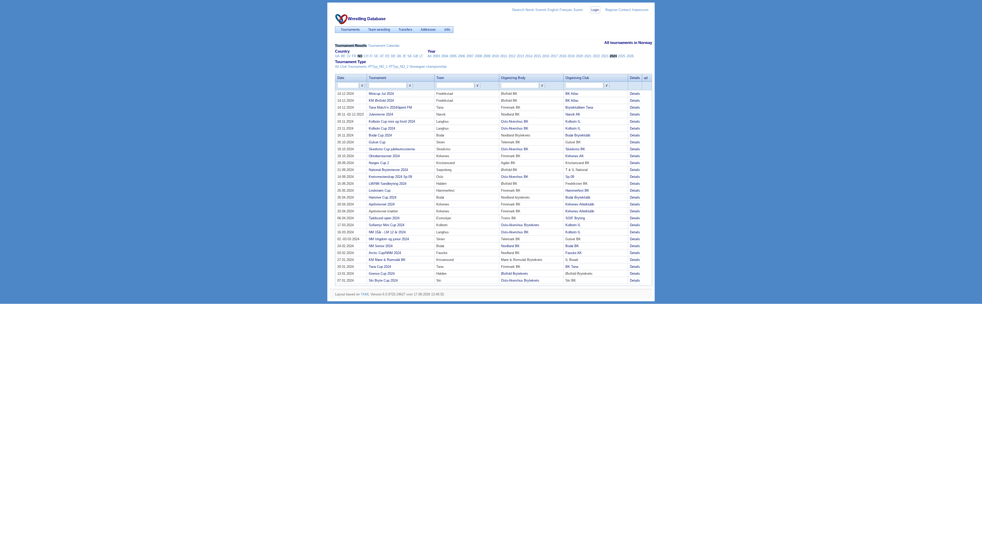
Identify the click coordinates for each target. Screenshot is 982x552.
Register (611, 10)
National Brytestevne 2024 (388, 170)
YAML (365, 294)
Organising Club (577, 78)
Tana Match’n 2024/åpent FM (390, 107)
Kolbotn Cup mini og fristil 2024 (392, 121)
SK (409, 56)
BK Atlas (571, 94)
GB (415, 56)
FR (354, 56)
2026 (630, 56)
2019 (571, 56)
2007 (470, 56)
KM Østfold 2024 (381, 100)
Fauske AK (573, 253)
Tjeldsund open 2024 (384, 218)
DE (393, 56)
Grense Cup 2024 (382, 273)
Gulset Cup (377, 142)
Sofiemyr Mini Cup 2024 (386, 225)
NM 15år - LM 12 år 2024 (387, 232)
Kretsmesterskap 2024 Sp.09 (390, 177)
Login (595, 10)
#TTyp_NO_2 (398, 66)
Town (440, 78)
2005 (453, 56)
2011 (503, 56)
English (553, 10)
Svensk (540, 10)
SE (376, 56)
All (429, 56)
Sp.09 (569, 177)
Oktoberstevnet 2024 (384, 156)
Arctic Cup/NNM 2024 (385, 253)
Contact (624, 10)
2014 (528, 56)
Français (566, 10)
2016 (545, 56)
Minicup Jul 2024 (381, 94)
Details (635, 94)
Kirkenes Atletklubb (579, 204)
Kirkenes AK (574, 156)
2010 (495, 56)
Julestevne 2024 (381, 114)
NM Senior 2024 (381, 246)
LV (349, 56)
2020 (579, 56)
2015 (537, 56)
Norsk (530, 10)
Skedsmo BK (575, 149)
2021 (588, 56)
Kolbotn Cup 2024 (382, 128)
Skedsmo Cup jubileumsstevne (392, 149)
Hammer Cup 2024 (382, 197)
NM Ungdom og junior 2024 (389, 239)
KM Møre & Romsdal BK (387, 260)
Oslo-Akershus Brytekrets (520, 225)
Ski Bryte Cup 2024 (383, 280)
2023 (604, 56)
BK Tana (571, 267)
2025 (621, 56)
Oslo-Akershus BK (515, 232)
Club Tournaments (353, 66)
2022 (596, 56)
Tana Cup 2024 (380, 267)
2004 (444, 56)
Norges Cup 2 (379, 163)
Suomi (578, 10)
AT (382, 56)
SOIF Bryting (575, 218)
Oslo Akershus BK (514, 121)
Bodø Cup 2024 (380, 135)
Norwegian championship (428, 66)
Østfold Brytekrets (514, 273)
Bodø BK (572, 246)
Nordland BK (510, 246)
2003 (436, 56)
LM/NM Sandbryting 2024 (387, 184)
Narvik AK (572, 114)
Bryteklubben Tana (579, 107)
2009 (486, 56)
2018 (562, 56)
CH (366, 56)
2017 (554, 56)
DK (399, 56)
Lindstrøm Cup (379, 190)
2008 (478, 56)
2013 (520, 56)
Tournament (377, 78)
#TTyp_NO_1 (378, 66)
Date (340, 78)
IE (404, 56)
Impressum (640, 10)
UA (337, 56)
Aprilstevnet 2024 (382, 204)
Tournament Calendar (383, 46)
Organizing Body (513, 78)
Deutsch (518, 10)
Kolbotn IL (573, 121)
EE (387, 56)
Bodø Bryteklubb (577, 135)
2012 (512, 56)
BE (343, 56)
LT (421, 56)
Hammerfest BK (577, 190)
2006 (461, 56)
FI (371, 56)
